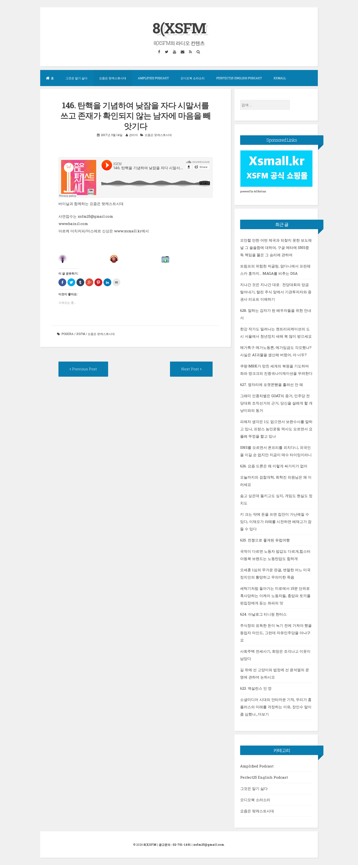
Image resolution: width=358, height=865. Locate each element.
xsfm (80, 334)
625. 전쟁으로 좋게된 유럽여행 (265, 540)
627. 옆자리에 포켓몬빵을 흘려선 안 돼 (271, 384)
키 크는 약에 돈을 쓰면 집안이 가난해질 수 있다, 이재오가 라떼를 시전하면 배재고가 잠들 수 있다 (275, 521)
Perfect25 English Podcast (239, 78)
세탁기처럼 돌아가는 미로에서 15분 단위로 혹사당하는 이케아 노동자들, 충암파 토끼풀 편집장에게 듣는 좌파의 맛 (275, 595)
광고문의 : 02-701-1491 (175, 844)
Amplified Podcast (153, 78)
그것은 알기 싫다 (76, 78)
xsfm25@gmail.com (208, 844)
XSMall (279, 78)
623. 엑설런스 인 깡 (256, 688)
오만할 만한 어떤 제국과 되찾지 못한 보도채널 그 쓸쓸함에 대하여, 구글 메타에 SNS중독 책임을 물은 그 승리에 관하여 (276, 247)
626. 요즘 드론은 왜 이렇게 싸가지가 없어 (273, 465)
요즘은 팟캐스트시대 (112, 78)
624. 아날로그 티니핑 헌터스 (263, 614)
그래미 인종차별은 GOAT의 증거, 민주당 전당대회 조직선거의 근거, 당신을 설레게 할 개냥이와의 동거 (276, 403)
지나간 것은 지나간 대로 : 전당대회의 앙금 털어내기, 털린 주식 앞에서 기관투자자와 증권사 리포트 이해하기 (275, 292)
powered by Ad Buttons (253, 191)
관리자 (133, 135)
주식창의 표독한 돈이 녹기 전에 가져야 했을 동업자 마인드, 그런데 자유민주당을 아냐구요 (276, 632)
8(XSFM (179, 27)
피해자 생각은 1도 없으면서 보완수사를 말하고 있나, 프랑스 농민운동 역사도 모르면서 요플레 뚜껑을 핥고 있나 (276, 429)
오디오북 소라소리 (192, 78)
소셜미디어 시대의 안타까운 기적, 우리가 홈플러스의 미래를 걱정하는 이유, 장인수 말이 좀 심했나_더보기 (275, 707)
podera (67, 334)
